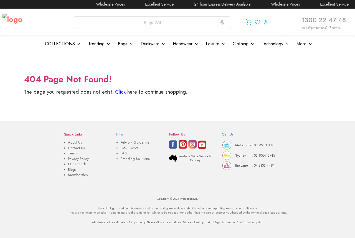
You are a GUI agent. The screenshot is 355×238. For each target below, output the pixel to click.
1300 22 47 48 (323, 20)
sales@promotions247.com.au (321, 28)
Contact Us (76, 148)
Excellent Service (157, 4)
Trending (96, 44)
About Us (75, 142)
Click (120, 92)
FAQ (124, 153)
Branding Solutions (135, 158)
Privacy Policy (78, 158)
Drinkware (150, 44)
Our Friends (77, 164)
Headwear (182, 44)
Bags (122, 44)
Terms (73, 153)
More (301, 44)
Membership (78, 174)
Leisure (212, 44)
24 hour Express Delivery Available (220, 4)
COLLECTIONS (60, 44)
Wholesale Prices (108, 4)
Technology (272, 44)
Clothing (240, 44)
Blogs (72, 169)
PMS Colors (129, 148)
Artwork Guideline (135, 142)
